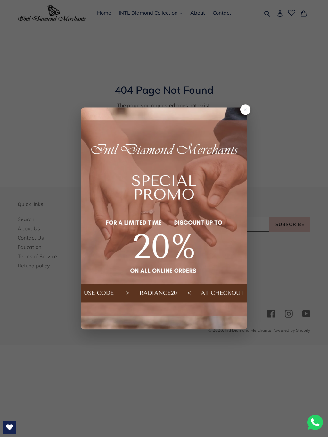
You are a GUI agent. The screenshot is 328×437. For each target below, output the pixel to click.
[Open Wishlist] (9, 427)
